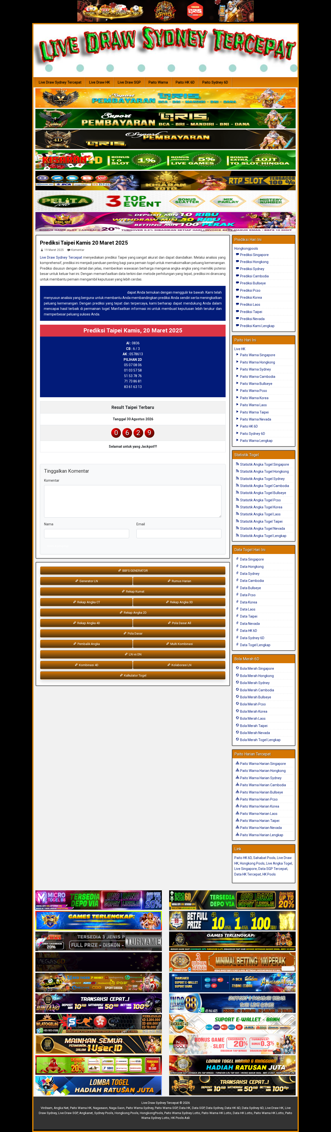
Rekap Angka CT (88, 602)
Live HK (239, 349)
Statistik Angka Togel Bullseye (262, 493)
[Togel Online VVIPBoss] (165, 98)
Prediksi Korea (250, 297)
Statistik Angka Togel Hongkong (264, 471)
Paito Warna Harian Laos (258, 814)
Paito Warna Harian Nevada (260, 828)
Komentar (77, 250)
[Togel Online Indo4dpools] (98, 1086)
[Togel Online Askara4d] (98, 983)
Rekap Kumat (134, 591)
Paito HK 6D (185, 82)
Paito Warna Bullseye (255, 384)
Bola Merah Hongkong (256, 676)
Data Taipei (248, 616)
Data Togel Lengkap (254, 645)
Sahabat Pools (264, 858)
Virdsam (46, 1108)
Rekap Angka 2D (135, 612)
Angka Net (61, 1108)
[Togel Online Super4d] (165, 139)
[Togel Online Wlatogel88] (98, 1024)
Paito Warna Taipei (254, 412)
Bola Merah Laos (252, 718)
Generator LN (88, 581)
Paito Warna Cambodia (257, 377)
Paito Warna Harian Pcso (258, 799)
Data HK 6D (248, 631)
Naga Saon (117, 1108)
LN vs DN (135, 654)
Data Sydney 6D (251, 638)
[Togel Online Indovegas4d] (232, 1086)
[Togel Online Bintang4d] (98, 1003)
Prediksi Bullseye (252, 283)
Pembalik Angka (88, 644)
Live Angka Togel (279, 863)
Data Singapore (251, 559)
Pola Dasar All (181, 623)
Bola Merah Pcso (252, 704)
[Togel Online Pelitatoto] (165, 201)
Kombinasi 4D (88, 665)
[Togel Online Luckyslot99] (232, 921)
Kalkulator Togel (134, 675)
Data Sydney (249, 574)
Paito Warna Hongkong (257, 362)
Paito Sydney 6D (215, 82)
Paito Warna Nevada (255, 419)
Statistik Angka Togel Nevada (262, 528)
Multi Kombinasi (181, 644)
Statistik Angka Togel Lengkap (262, 536)
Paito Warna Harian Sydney (260, 778)
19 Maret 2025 (54, 250)
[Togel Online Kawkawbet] (98, 941)
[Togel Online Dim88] (165, 119)
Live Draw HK (99, 82)
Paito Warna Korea (253, 398)
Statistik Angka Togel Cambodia (264, 486)
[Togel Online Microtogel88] (98, 900)
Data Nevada (249, 624)
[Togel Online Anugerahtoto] (232, 983)
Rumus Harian (181, 581)
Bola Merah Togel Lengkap (260, 740)
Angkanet (86, 1113)
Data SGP (198, 1108)
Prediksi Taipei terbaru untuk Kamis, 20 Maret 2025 (85, 292)
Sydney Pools (103, 1113)
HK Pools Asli (180, 1118)
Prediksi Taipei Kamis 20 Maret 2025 (84, 243)
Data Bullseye (250, 588)
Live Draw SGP (129, 82)
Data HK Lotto (242, 1113)
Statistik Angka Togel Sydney (262, 479)
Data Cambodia (251, 581)
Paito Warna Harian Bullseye (261, 792)
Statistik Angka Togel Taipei (261, 521)
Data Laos (247, 609)
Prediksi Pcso (249, 290)
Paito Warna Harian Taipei (259, 821)
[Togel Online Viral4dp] (165, 222)
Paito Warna (158, 82)
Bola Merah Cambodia (256, 690)
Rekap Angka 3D (181, 602)
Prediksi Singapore (254, 255)
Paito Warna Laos (253, 405)
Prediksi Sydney (251, 269)
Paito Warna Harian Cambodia (262, 785)
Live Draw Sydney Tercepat (60, 82)
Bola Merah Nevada (254, 733)
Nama (48, 524)
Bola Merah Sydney (254, 683)
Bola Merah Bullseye (255, 697)
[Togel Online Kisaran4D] (165, 160)
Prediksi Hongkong (253, 262)
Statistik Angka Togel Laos (260, 514)
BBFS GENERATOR (135, 570)
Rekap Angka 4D (88, 623)
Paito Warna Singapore (257, 355)
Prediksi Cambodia (254, 276)
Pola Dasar (134, 633)
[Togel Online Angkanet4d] (232, 1024)
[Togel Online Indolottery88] (232, 1003)
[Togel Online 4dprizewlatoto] (98, 1045)
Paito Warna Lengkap (256, 441)
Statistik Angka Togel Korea (260, 507)
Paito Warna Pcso (253, 391)
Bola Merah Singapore (256, 668)
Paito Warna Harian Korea (259, 806)
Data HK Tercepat (247, 874)
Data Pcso (247, 595)
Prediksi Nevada (252, 319)
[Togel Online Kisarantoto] (165, 181)
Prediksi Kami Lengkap (257, 326)
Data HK (184, 1108)
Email (140, 524)
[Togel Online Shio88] (232, 1065)
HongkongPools (151, 1113)
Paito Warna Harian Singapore (262, 764)
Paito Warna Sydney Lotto (182, 1113)
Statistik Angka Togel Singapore (264, 464)
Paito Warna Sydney (255, 369)
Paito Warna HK (81, 1108)
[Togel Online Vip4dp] (232, 941)
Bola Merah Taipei (253, 726)
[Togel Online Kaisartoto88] (98, 1065)
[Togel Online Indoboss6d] (232, 900)
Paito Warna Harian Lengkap (261, 835)
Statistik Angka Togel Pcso (260, 500)
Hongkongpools (246, 248)
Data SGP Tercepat (272, 869)
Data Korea (248, 602)
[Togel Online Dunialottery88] (232, 962)
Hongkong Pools (252, 863)
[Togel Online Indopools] (232, 1045)
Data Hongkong (251, 567)
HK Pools (269, 874)
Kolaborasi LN (181, 665)
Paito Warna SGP (166, 1108)
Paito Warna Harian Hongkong (262, 771)
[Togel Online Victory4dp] (98, 921)
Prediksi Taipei (250, 312)
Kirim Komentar (58, 546)
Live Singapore (245, 869)
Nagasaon (100, 1108)
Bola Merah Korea (253, 711)
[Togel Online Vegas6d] (98, 962)
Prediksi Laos (249, 304)
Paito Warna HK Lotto (216, 1113)
